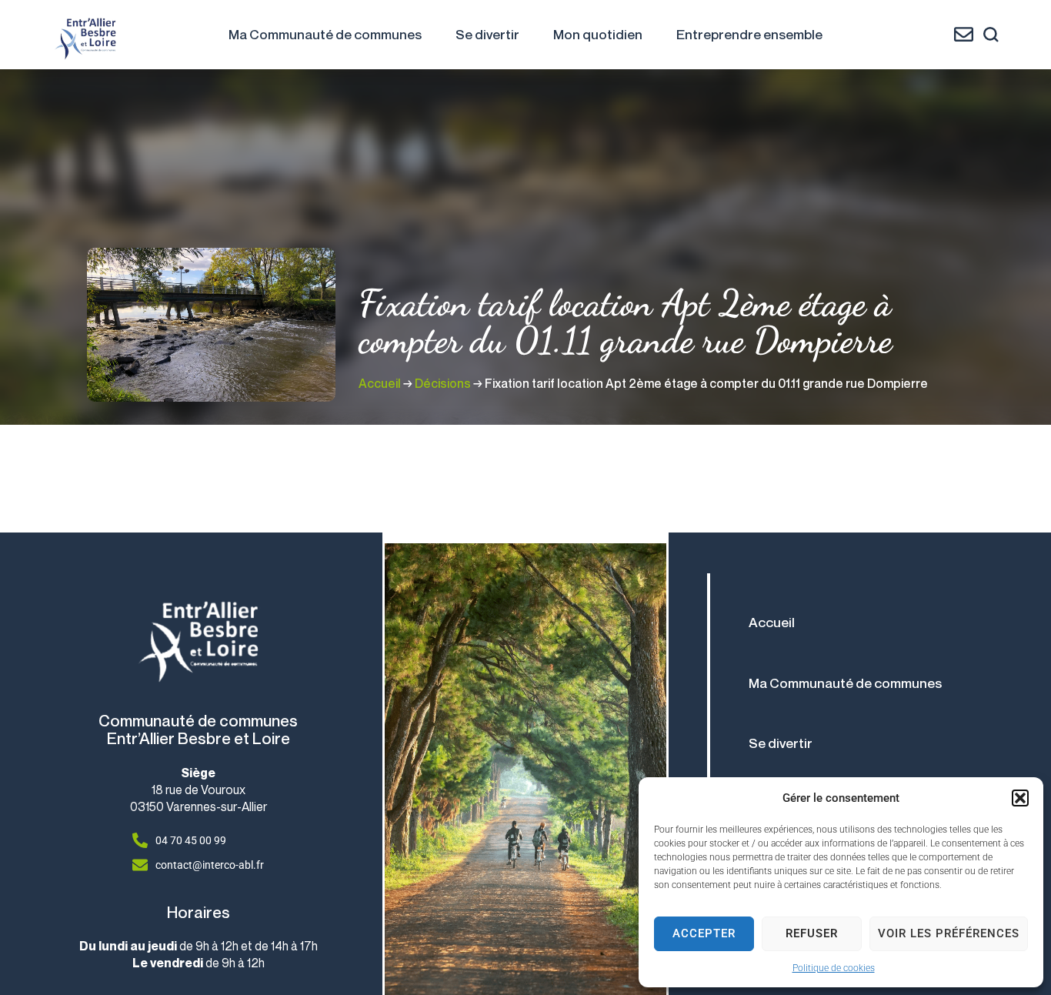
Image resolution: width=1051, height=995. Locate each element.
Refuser (812, 933)
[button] (1020, 798)
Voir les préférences (948, 933)
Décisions (443, 383)
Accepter (704, 933)
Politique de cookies (833, 968)
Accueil (380, 383)
